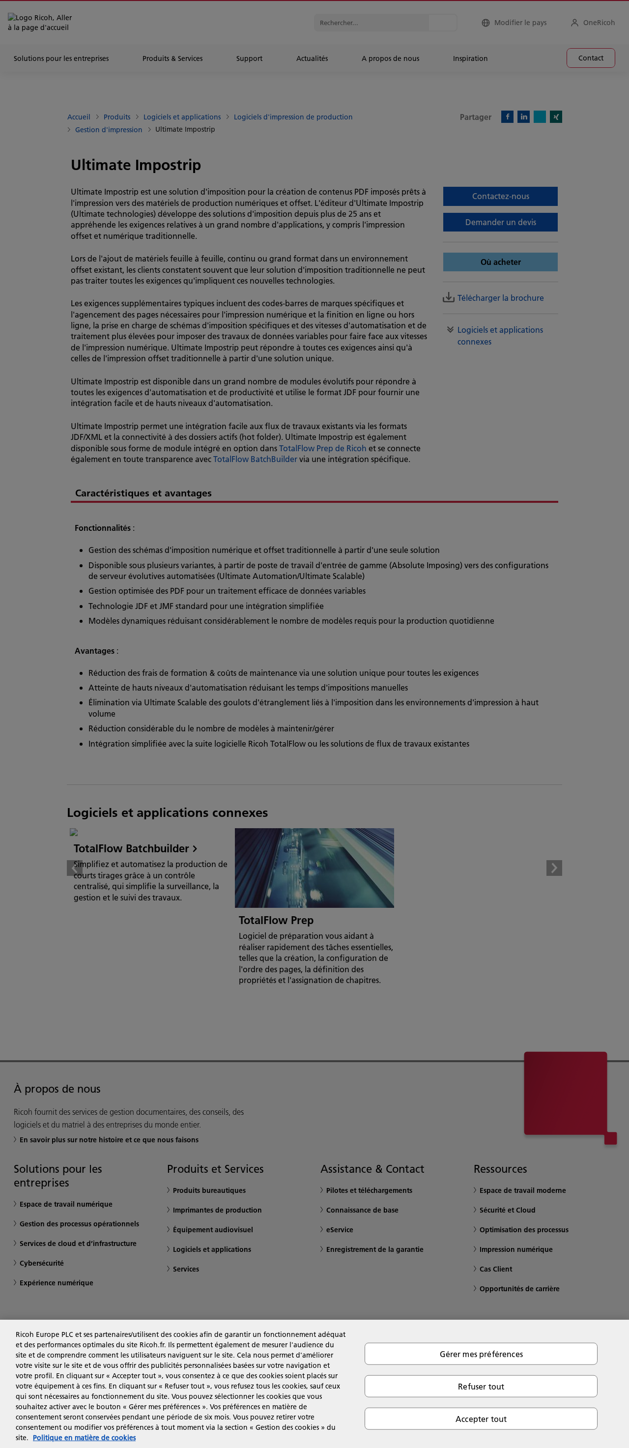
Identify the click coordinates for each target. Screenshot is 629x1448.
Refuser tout (481, 1386)
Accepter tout (481, 1419)
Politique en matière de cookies (84, 1437)
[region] (314, 1384)
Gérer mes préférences (481, 1353)
